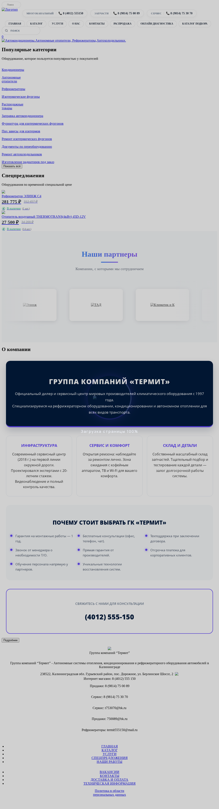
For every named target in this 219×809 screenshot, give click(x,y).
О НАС (76, 23)
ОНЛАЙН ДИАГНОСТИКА (157, 23)
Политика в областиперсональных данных (109, 792)
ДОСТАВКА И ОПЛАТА (109, 779)
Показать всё (12, 166)
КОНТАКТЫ (97, 23)
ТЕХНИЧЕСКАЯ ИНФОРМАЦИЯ (109, 783)
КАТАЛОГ (36, 23)
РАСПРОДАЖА (123, 23)
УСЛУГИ (57, 23)
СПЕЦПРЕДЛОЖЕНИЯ (110, 758)
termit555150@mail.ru (122, 730)
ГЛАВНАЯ (15, 23)
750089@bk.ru (117, 719)
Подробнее (10, 640)
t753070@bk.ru (115, 708)
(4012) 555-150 (109, 616)
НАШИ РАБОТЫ (109, 762)
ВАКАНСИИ (109, 772)
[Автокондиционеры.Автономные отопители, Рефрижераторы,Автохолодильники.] (64, 40)
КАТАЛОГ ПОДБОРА (194, 23)
